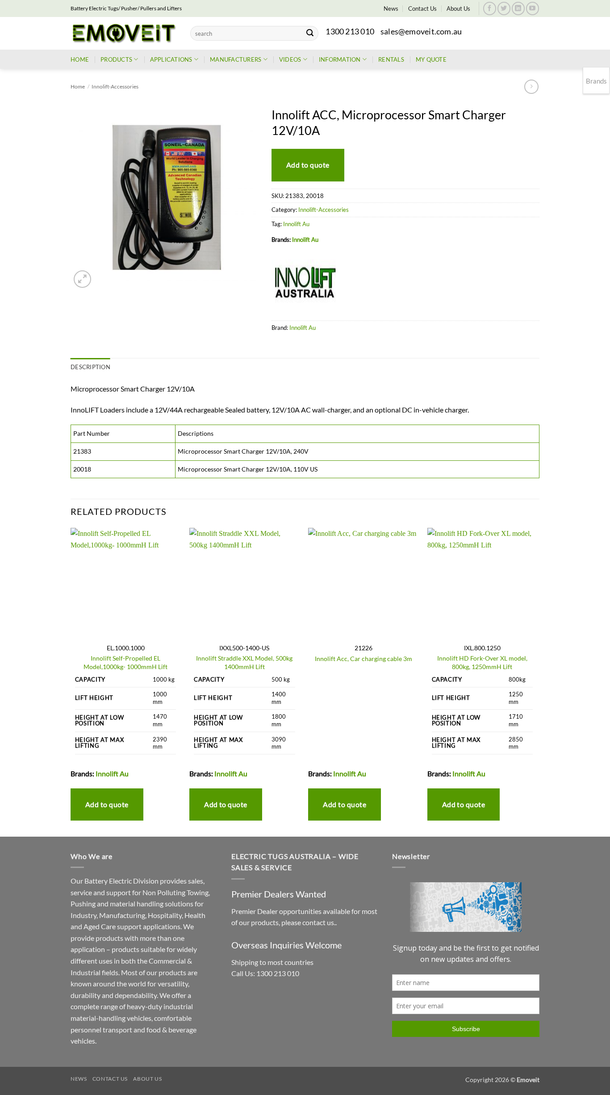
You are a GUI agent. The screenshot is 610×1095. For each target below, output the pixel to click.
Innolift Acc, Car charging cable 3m (363, 658)
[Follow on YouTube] (532, 8)
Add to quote (308, 164)
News (391, 8)
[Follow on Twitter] (503, 8)
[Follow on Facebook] (489, 8)
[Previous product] (531, 86)
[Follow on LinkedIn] (518, 8)
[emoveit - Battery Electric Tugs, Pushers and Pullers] (124, 33)
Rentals (391, 59)
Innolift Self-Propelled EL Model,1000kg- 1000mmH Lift (125, 662)
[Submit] (310, 33)
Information (340, 59)
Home (80, 59)
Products (116, 59)
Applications (171, 59)
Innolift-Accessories (115, 86)
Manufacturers (235, 59)
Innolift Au (296, 223)
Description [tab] (90, 367)
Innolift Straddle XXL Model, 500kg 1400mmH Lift (244, 662)
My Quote (431, 59)
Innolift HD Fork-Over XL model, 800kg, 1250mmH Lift (482, 662)
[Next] (536, 681)
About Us (458, 8)
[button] (82, 279)
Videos (290, 59)
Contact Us (422, 8)
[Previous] (71, 681)
